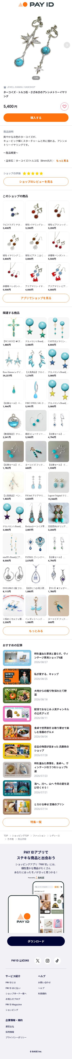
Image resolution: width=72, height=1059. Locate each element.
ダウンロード (36, 941)
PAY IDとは (11, 982)
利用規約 (42, 993)
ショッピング (12, 1010)
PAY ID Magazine (14, 1004)
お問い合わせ (44, 982)
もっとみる (36, 631)
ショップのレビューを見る (36, 181)
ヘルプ (41, 988)
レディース (55, 836)
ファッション (39, 836)
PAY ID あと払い (13, 988)
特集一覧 (36, 822)
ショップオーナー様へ (16, 993)
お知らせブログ (13, 999)
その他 (10, 839)
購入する (36, 118)
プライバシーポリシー (16, 1037)
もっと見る (62, 160)
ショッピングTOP (20, 836)
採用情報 (10, 1032)
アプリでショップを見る (36, 298)
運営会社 (10, 1026)
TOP (6, 836)
